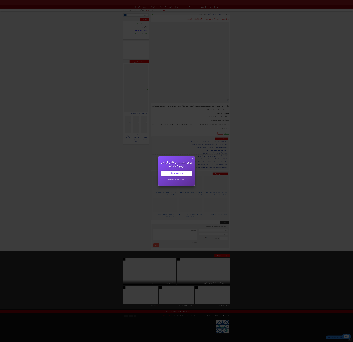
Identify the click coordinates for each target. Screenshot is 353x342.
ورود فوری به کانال (176, 173)
